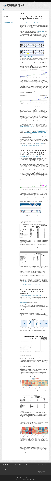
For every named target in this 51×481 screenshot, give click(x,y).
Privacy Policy (19, 477)
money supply (40, 145)
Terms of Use (26, 477)
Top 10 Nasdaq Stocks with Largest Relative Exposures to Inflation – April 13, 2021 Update (33, 291)
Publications (29, 466)
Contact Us (32, 477)
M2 (31, 145)
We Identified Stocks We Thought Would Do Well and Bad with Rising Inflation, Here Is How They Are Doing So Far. (33, 152)
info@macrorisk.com (43, 472)
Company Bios (6, 469)
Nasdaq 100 (37, 284)
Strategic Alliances (7, 466)
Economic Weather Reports (8, 22)
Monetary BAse (35, 145)
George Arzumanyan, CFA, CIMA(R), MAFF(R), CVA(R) (33, 22)
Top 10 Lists (25, 284)
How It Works (17, 466)
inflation (30, 145)
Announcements (6, 18)
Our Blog (21, 145)
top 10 (40, 284)
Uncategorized (25, 145)
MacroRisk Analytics (17, 5)
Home (4, 9)
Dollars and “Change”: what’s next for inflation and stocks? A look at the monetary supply (32, 18)
